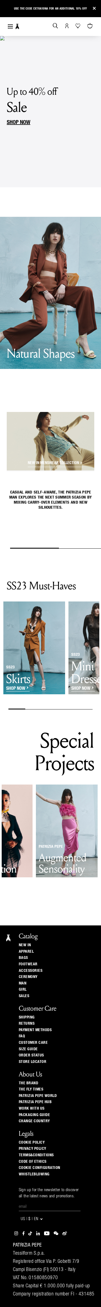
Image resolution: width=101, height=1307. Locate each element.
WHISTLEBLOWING (34, 1174)
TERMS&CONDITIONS (36, 1155)
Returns (27, 1024)
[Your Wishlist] (78, 26)
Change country (34, 1121)
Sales (24, 996)
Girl (23, 989)
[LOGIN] (67, 26)
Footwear (28, 964)
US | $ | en (30, 1219)
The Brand (28, 1083)
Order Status (31, 1055)
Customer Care (33, 1043)
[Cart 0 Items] (90, 26)
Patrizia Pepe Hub (35, 1102)
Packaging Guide (34, 1115)
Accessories (31, 971)
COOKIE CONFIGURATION (39, 1168)
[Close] (94, 8)
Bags (23, 958)
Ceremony (28, 977)
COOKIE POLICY (32, 1142)
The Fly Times (31, 1089)
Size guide (28, 1049)
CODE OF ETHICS (33, 1162)
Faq (22, 1036)
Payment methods (35, 1030)
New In (25, 945)
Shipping (27, 1017)
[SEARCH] (55, 26)
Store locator (33, 1062)
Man (23, 983)
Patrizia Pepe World (38, 1096)
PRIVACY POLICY (32, 1149)
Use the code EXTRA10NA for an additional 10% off (50, 8)
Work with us (32, 1108)
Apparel (26, 952)
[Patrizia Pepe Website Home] (17, 26)
